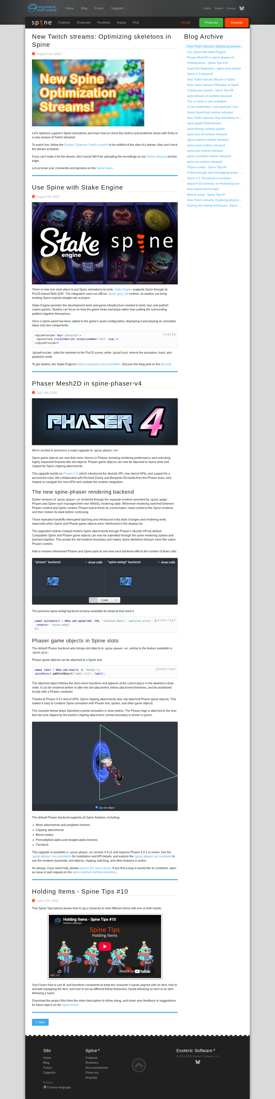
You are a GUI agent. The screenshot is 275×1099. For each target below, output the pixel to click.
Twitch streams (156, 156)
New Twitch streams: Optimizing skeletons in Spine (221, 46)
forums (165, 364)
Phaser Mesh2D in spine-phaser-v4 (87, 383)
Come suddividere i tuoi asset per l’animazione (218, 106)
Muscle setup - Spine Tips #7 (206, 194)
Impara (121, 22)
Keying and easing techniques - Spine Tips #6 (217, 205)
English (207, 8)
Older (41, 1022)
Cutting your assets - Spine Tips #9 (210, 90)
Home (70, 8)
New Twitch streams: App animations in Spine (217, 117)
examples (153, 856)
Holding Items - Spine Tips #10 (80, 891)
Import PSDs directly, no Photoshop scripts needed (220, 183)
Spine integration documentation (99, 364)
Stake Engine (123, 289)
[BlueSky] (240, 8)
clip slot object (106, 807)
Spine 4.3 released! (200, 74)
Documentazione (96, 1067)
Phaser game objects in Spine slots (75, 641)
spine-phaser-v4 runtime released (209, 96)
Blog (84, 8)
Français (231, 8)
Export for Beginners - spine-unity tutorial (214, 68)
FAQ (136, 22)
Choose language (59, 1087)
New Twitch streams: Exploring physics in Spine (219, 200)
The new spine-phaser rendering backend (83, 492)
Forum (99, 8)
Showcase (84, 22)
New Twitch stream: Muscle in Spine (211, 79)
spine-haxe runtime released (206, 145)
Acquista (236, 22)
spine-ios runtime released (204, 161)
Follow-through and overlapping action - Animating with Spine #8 (230, 172)
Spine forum (105, 168)
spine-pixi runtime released (205, 150)
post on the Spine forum (95, 868)
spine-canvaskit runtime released (209, 156)
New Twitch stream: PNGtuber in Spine (213, 85)
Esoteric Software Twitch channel (86, 144)
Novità (185, 22)
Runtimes (103, 22)
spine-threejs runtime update (206, 128)
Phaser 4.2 (70, 473)
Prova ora (211, 22)
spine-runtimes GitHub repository (94, 872)
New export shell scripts (203, 189)
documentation (52, 856)
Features (64, 22)
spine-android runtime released (207, 139)
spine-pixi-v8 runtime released (207, 134)
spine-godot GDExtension (204, 123)
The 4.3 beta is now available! (207, 101)
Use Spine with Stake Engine (77, 187)
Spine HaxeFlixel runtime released (210, 112)
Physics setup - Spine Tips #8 (206, 167)
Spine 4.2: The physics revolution (209, 178)
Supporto (117, 8)
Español (219, 8)
